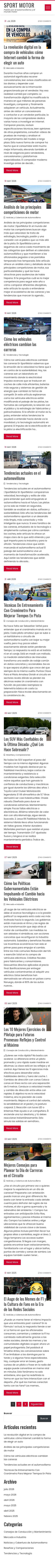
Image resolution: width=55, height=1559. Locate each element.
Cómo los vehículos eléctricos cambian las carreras (20, 344)
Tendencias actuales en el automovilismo (22, 475)
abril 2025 (9, 1510)
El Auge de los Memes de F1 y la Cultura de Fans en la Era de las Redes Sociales (25, 1304)
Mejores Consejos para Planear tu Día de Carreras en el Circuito (23, 1170)
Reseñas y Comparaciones (18, 755)
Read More (12, 170)
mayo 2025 (10, 1505)
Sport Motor (19, 5)
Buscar (8, 1413)
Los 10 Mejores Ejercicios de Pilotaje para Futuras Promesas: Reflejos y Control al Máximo (25, 1037)
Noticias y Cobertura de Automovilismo (23, 217)
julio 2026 (9, 1489)
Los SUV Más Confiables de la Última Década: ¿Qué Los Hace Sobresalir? (24, 744)
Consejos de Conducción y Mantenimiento (25, 621)
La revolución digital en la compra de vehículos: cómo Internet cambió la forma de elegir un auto (24, 55)
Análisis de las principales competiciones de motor (22, 209)
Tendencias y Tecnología (17, 355)
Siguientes (36, 1404)
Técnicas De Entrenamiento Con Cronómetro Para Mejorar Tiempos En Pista (23, 610)
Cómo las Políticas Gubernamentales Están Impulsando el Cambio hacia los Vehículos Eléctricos (24, 891)
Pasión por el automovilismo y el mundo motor (19, 10)
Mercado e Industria (15, 68)
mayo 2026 (10, 1494)
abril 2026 (9, 1500)
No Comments (45, 21)
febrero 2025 (11, 1516)
